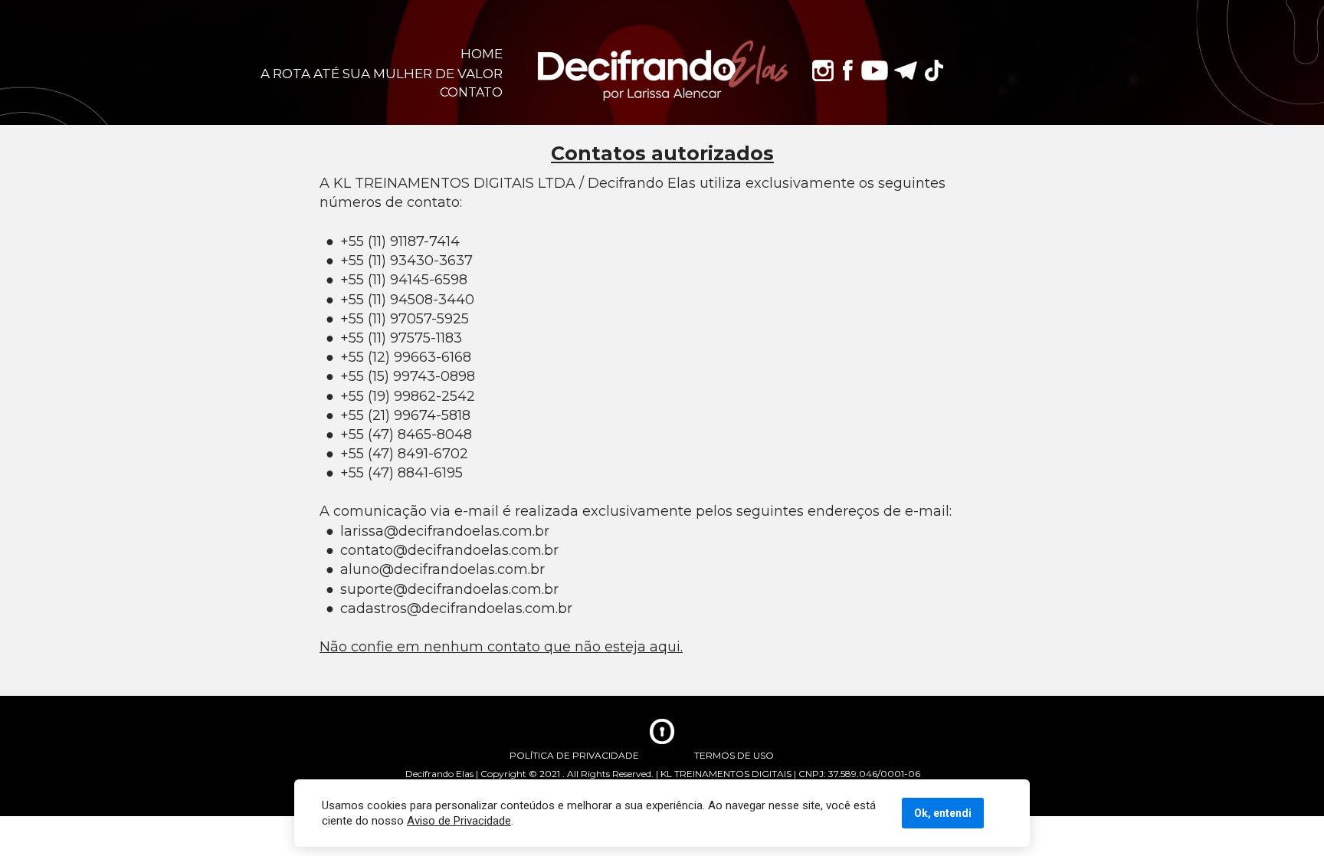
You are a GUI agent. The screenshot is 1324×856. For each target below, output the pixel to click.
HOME (481, 53)
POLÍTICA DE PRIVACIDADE (574, 755)
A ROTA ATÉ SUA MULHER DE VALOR (382, 73)
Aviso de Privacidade (459, 821)
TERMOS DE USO (734, 755)
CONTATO (471, 92)
